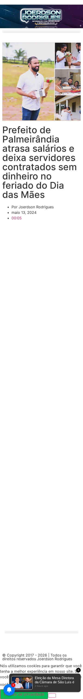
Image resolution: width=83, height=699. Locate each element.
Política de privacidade (24, 694)
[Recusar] (52, 695)
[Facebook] (10, 644)
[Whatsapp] (36, 644)
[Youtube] (61, 644)
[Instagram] (23, 644)
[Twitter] (48, 644)
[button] (41, 31)
